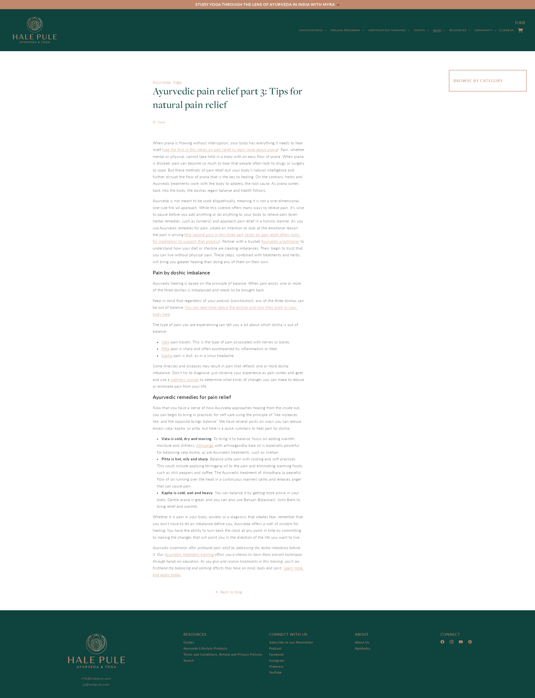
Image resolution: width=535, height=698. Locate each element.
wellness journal (185, 379)
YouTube (275, 672)
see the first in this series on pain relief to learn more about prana (220, 149)
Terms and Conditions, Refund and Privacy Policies (223, 654)
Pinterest (276, 666)
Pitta (165, 348)
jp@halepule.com (96, 684)
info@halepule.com (96, 678)
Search (188, 660)
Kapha (167, 355)
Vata (165, 342)
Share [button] (161, 122)
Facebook (276, 654)
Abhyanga (205, 445)
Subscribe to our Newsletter (291, 642)
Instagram (276, 660)
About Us (362, 642)
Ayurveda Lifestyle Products (205, 648)
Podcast (275, 648)
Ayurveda (162, 82)
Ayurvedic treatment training (189, 554)
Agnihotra (362, 648)
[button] (312, 30)
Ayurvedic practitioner (280, 241)
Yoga (177, 82)
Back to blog (231, 592)
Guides (188, 642)
